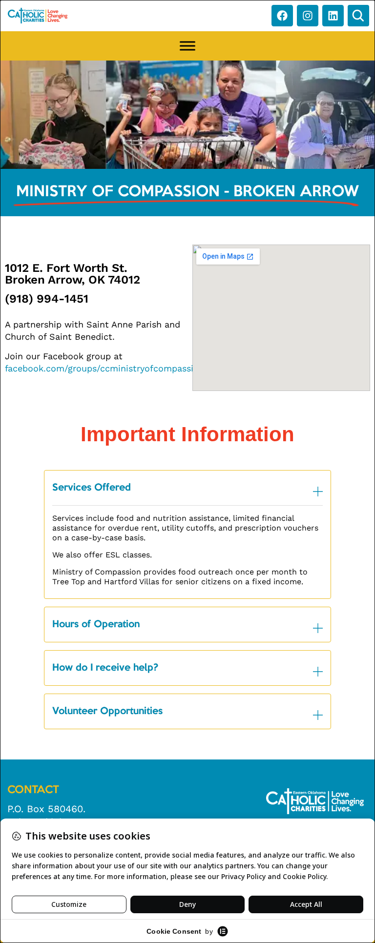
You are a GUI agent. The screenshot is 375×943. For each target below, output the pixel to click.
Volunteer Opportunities (107, 711)
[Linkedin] (333, 15)
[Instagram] (307, 15)
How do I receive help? (105, 668)
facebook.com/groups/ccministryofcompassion (104, 368)
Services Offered (91, 488)
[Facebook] (282, 15)
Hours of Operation (96, 624)
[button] (358, 15)
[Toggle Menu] (187, 45)
